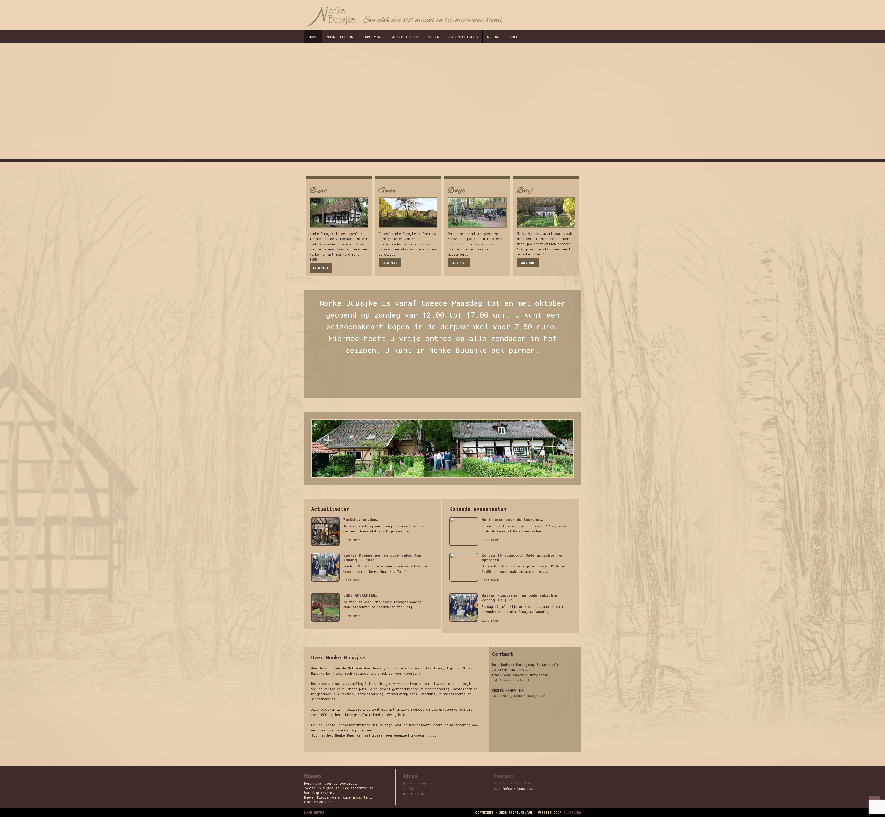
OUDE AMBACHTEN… (360, 595)
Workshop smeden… (360, 519)
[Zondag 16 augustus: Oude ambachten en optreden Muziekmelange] (465, 568)
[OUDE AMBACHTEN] (327, 608)
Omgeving (374, 36)
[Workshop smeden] (327, 532)
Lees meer (320, 268)
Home (313, 36)
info (514, 36)
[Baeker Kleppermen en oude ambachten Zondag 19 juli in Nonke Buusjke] (327, 568)
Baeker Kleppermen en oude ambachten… (338, 797)
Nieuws (493, 36)
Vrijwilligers (463, 36)
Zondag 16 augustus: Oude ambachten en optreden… (522, 557)
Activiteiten (405, 36)
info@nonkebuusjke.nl (510, 680)
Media (433, 36)
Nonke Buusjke (341, 36)
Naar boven (314, 812)
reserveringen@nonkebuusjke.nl (519, 695)
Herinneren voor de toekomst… (512, 519)
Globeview (572, 812)
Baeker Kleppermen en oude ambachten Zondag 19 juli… (382, 557)
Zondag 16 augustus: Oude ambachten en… (339, 788)
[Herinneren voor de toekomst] (465, 532)
